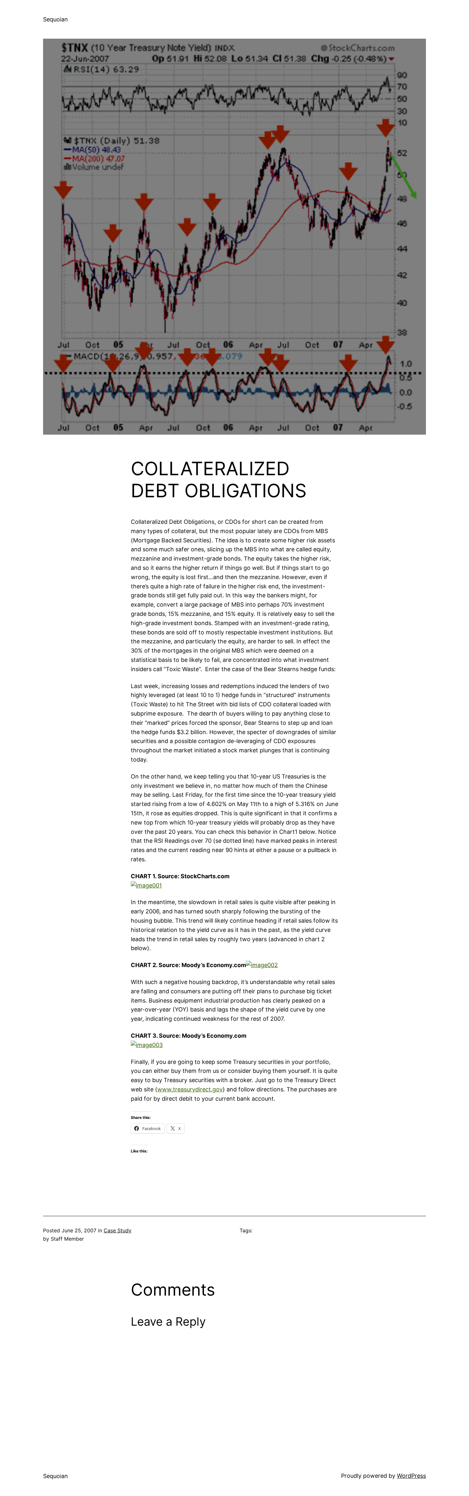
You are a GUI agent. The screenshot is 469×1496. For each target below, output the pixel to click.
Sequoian (55, 19)
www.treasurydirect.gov (190, 1089)
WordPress (411, 1475)
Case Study (117, 1230)
